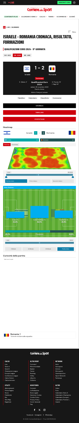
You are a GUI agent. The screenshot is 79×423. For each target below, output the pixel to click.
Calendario (33, 98)
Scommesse (61, 17)
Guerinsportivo (60, 373)
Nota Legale (34, 393)
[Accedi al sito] (74, 2)
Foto (57, 390)
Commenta (57, 98)
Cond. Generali (35, 402)
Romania (45, 140)
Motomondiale (35, 366)
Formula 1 (33, 364)
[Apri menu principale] (4, 2)
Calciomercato (10, 380)
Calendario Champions (63, 395)
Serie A (7, 366)
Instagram (38, 415)
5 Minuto (13, 249)
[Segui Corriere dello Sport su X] (39, 410)
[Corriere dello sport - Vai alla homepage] (39, 9)
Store (7, 393)
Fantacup (58, 378)
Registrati (8, 402)
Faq (31, 404)
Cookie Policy (34, 397)
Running (32, 373)
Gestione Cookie (35, 395)
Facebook (30, 415)
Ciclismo (33, 380)
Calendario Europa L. (62, 397)
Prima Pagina (9, 390)
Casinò (72, 17)
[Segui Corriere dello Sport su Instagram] (44, 410)
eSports (33, 378)
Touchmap (15, 144)
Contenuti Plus (11, 17)
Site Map (8, 400)
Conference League (11, 376)
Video (57, 388)
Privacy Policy (34, 400)
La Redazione (34, 390)
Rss (6, 397)
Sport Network (60, 376)
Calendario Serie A (29, 17)
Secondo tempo (57, 181)
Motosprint (59, 371)
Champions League (11, 371)
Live (12, 2)
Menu (74, 32)
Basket (32, 369)
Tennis (51, 17)
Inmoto (57, 369)
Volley (32, 376)
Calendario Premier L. (62, 400)
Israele (9, 140)
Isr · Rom (17, 55)
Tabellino (21, 98)
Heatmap (7, 144)
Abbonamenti (9, 388)
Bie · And (27, 55)
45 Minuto (48, 249)
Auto (57, 364)
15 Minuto (31, 249)
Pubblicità (8, 395)
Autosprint (59, 366)
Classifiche (45, 98)
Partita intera (10, 181)
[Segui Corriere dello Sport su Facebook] (34, 410)
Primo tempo (33, 181)
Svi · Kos (7, 55)
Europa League (10, 373)
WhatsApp (48, 415)
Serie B (7, 369)
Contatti (33, 388)
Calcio (42, 17)
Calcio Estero (9, 378)
